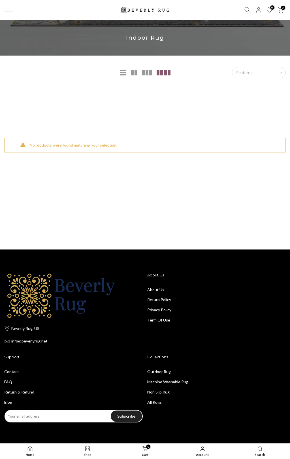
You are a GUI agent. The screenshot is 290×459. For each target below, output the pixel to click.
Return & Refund (19, 392)
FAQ (8, 381)
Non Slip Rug (158, 392)
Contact (11, 371)
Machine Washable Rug (167, 381)
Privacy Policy (159, 309)
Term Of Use (158, 320)
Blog (8, 402)
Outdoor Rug (159, 371)
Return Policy (159, 299)
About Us (155, 289)
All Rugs (154, 402)
